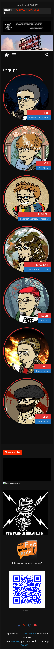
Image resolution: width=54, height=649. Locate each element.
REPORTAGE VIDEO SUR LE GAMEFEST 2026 (26, 11)
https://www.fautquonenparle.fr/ (27, 563)
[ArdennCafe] (27, 37)
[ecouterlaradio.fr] (12, 483)
